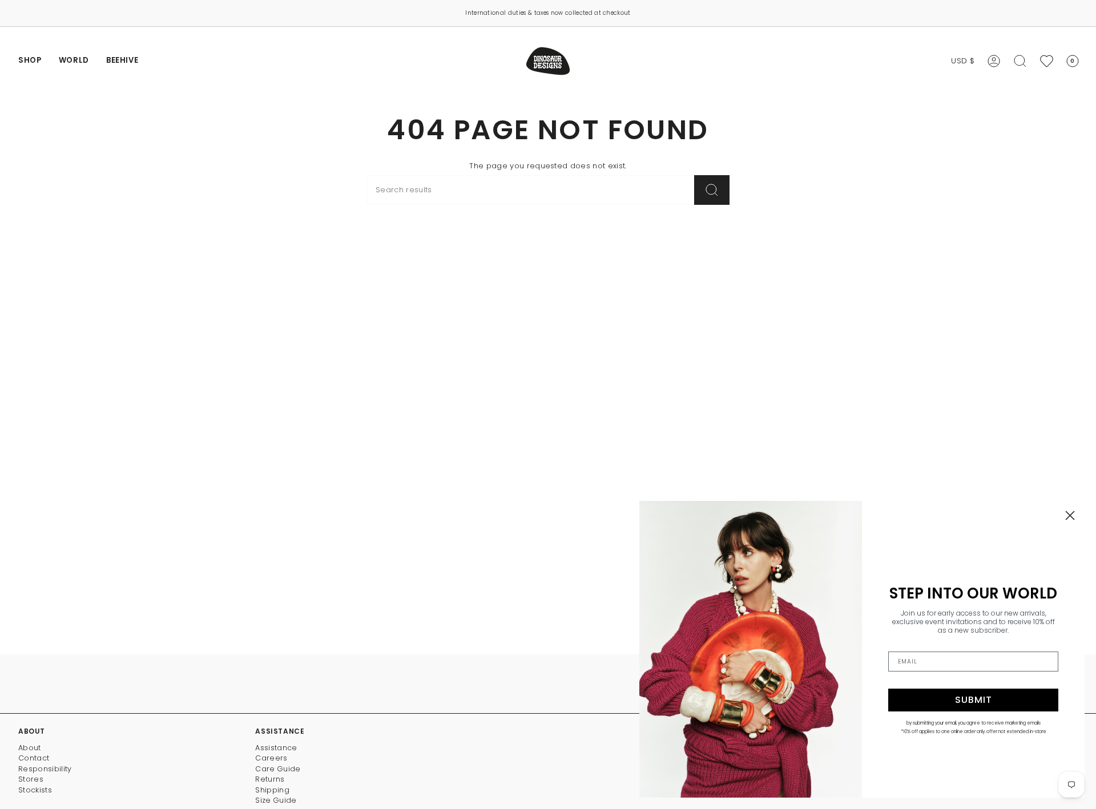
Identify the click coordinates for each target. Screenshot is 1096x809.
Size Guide (275, 800)
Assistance (276, 748)
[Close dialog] (1070, 515)
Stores (30, 779)
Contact (33, 758)
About (29, 748)
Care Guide (277, 769)
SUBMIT (973, 699)
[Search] (712, 190)
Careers (271, 758)
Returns (269, 779)
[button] (30, 61)
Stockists (35, 790)
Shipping (272, 790)
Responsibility (45, 769)
